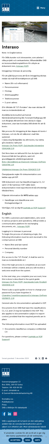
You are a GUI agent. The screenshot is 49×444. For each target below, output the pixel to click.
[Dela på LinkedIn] (43, 358)
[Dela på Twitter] (39, 358)
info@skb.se (14, 390)
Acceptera (15, 440)
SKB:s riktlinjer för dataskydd (14, 407)
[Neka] (46, 437)
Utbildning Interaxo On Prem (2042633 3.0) (21, 169)
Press (4, 405)
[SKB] (6, 372)
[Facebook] (4, 414)
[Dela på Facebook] (36, 358)
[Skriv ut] (46, 358)
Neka (27, 440)
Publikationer (8, 402)
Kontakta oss (7, 399)
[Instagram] (15, 414)
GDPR (37, 440)
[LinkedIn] (9, 414)
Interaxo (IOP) (22, 66)
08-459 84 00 (16, 387)
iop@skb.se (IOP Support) (34, 208)
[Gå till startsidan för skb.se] (6, 8)
